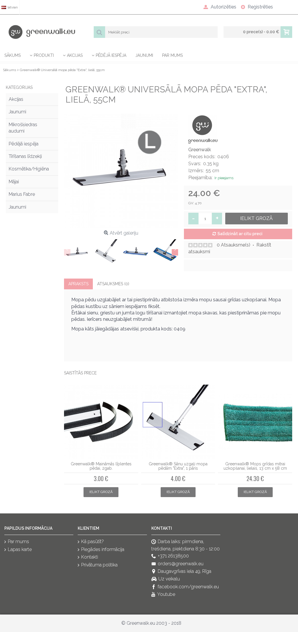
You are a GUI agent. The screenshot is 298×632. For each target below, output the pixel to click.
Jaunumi (17, 112)
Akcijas (16, 99)
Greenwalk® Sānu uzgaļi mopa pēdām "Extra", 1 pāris (178, 466)
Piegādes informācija (102, 549)
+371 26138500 (173, 556)
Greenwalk (199, 149)
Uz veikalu (169, 579)
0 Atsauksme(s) (233, 245)
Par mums (18, 542)
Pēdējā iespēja (23, 144)
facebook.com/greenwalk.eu (188, 586)
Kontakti (89, 557)
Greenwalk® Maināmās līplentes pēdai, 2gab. (101, 466)
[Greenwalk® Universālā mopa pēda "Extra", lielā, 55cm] (121, 171)
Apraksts (78, 283)
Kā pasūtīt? (92, 542)
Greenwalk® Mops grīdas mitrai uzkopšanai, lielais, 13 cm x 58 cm (255, 466)
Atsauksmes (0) (113, 283)
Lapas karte (20, 549)
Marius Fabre (22, 194)
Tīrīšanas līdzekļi (25, 156)
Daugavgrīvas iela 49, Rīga (184, 571)
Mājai (14, 181)
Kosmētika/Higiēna (29, 169)
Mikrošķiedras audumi (23, 128)
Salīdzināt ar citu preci (239, 233)
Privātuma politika (99, 565)
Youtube (166, 594)
